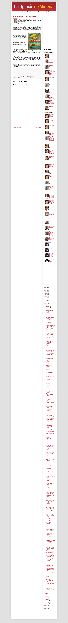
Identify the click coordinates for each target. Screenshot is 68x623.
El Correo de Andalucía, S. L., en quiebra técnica (52, 239)
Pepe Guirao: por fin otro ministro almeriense (51, 255)
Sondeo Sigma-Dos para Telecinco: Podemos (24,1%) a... (50, 351)
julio (47, 594)
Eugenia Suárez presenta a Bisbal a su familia (50, 530)
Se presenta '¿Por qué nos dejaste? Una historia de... (50, 466)
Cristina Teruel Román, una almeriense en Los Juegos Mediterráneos (51, 97)
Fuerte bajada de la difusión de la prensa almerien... (50, 360)
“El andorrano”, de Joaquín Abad (51, 222)
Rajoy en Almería (49, 424)
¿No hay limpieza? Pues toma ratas (50, 534)
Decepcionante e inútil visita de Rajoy (49, 422)
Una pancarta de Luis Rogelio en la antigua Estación (50, 559)
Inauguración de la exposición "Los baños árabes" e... (50, 589)
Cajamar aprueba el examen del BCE (49, 520)
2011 (46, 608)
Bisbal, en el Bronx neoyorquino (49, 366)
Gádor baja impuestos (49, 372)
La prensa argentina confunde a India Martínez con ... (49, 490)
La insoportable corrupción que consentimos (49, 321)
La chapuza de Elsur (49, 510)
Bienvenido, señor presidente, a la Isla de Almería (50, 413)
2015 (46, 303)
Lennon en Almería (49, 313)
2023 (46, 291)
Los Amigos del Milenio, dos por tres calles (50, 546)
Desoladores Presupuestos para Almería (49, 580)
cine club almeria (18, 77)
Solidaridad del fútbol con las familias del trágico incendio (51, 91)
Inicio (28, 127)
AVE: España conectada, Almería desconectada (50, 334)
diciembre (48, 306)
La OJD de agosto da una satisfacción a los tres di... (50, 556)
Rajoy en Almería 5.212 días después (50, 432)
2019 (46, 297)
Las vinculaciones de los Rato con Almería (50, 339)
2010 (46, 609)
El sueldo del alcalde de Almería (51, 227)
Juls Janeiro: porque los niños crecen (51, 66)
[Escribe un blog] (30, 76)
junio (47, 596)
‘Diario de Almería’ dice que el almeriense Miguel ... (50, 385)
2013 (46, 605)
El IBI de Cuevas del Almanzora (49, 523)
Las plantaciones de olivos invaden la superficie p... (50, 471)
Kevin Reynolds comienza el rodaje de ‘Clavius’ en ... (50, 553)
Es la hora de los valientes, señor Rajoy (50, 331)
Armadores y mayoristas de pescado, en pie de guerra (50, 569)
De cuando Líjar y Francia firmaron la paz (50, 316)
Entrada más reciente (17, 127)
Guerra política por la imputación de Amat (50, 363)
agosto (47, 593)
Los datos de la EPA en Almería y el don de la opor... (50, 370)
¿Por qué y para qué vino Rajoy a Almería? (50, 354)
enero (47, 603)
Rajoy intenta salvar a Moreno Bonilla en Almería (49, 438)
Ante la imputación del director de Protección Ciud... (50, 448)
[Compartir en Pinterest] (33, 76)
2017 (46, 300)
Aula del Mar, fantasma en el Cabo (50, 518)
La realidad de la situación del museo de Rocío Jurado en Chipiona (51, 56)
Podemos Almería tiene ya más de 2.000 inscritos (50, 318)
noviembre (48, 307)
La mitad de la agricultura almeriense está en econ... (50, 311)
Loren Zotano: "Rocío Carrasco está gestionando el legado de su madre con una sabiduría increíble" (49, 139)
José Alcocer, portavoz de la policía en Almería (50, 536)
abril (47, 599)
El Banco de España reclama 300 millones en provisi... (50, 336)
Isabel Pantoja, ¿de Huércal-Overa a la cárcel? (49, 426)
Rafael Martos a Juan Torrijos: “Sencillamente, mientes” (52, 260)
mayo (47, 597)
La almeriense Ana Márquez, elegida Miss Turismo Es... (50, 479)
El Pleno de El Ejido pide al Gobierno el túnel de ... (50, 528)
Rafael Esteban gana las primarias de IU (50, 455)
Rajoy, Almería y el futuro (50, 433)
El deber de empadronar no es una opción (52, 107)
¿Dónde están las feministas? (52, 84)
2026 (46, 287)
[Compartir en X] (31, 76)
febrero (47, 602)
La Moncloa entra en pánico (52, 243)
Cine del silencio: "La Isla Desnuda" (25, 16)
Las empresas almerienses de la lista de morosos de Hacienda (52, 233)
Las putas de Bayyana (49, 358)
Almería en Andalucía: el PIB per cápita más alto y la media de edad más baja (49, 196)
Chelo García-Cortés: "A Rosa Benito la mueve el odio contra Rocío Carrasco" (50, 152)
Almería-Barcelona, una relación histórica (50, 484)
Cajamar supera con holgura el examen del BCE (50, 348)
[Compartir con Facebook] (32, 76)
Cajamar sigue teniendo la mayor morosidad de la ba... (50, 326)
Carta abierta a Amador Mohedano (51, 115)
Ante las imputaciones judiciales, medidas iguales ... (49, 342)
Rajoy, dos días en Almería (50, 440)
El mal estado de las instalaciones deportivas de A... (49, 566)
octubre (47, 309)
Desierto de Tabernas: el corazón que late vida (50, 501)
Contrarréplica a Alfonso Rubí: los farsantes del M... (50, 508)
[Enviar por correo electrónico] (29, 76)
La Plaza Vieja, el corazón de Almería (50, 525)
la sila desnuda (24, 77)
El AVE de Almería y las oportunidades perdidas (50, 377)
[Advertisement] (27, 117)
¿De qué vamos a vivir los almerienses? (50, 410)
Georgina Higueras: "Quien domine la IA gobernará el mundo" (52, 102)
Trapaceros (48, 383)
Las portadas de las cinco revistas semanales (51, 61)
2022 (46, 293)
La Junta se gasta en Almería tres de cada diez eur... (50, 462)
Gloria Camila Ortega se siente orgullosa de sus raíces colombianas (49, 79)
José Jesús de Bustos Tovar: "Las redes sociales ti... (49, 407)
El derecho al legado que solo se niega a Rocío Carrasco (52, 182)
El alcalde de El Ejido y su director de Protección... (50, 402)
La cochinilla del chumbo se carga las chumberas (50, 543)
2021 (46, 294)
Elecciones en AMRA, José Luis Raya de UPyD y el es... (50, 515)
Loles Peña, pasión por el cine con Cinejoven (50, 469)
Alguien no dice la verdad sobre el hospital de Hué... (50, 419)
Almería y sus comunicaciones (49, 538)
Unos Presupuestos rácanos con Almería (50, 583)
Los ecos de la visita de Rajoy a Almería (50, 356)
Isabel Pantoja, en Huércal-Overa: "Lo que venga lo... (50, 416)
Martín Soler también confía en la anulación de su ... (50, 474)
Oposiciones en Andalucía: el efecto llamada (52, 213)
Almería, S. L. (48, 576)
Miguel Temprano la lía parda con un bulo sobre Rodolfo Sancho (50, 73)
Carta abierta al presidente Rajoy (49, 429)
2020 (46, 296)
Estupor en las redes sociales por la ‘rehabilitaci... (49, 563)
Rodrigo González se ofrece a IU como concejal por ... (49, 486)
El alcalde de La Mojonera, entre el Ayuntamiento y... (50, 586)
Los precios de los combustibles (49, 404)
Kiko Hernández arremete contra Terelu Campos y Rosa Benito (52, 146)
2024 (46, 290)
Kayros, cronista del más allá (51, 249)
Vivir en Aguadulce (49, 550)
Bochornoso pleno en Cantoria (49, 379)
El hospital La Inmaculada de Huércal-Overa (50, 453)
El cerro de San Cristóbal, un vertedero (50, 329)
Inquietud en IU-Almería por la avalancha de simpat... (50, 493)
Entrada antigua (38, 127)
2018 (46, 299)
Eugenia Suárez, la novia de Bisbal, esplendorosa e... (50, 443)
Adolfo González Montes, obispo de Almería (50, 446)
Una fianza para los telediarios (49, 498)
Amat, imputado (48, 367)
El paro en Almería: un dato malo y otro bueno (50, 572)
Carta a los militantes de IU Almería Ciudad (50, 505)
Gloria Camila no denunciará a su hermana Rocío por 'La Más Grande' (51, 127)
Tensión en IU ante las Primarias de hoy (49, 458)
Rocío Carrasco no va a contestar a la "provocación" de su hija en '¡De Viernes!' (50, 208)
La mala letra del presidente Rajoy (49, 381)
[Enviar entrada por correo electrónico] (27, 76)
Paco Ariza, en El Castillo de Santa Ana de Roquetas (50, 389)
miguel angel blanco (29, 77)
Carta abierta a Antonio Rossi (51, 120)
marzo (47, 600)
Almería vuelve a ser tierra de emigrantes (50, 541)
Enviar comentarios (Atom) (22, 129)
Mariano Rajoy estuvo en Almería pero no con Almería (50, 394)
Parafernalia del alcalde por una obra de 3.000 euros (50, 548)
